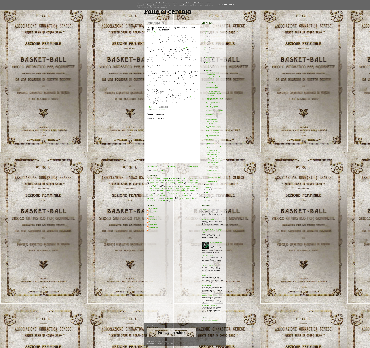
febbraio (208, 195)
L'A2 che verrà (209, 123)
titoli (148, 201)
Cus (155, 184)
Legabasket (157, 188)
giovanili (167, 186)
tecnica (187, 198)
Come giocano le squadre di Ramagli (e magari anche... (213, 92)
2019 (205, 44)
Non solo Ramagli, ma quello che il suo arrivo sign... (213, 153)
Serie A (159, 195)
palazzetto (182, 192)
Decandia (166, 184)
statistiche (150, 198)
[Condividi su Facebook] (165, 107)
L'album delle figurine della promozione (213, 178)
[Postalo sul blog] (162, 107)
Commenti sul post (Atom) (160, 170)
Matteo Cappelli (153, 224)
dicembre (208, 57)
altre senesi (150, 178)
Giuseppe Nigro (153, 222)
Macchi (177, 188)
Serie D (165, 196)
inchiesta (188, 186)
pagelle (175, 192)
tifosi (192, 198)
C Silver (170, 180)
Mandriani (195, 188)
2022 (205, 36)
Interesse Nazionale (211, 117)
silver (180, 195)
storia (159, 198)
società (185, 196)
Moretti (165, 192)
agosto (208, 68)
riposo (195, 194)
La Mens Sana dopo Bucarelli (210, 295)
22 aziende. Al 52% (207, 255)
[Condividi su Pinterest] (167, 107)
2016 (205, 52)
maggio (208, 187)
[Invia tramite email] (160, 107)
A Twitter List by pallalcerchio (210, 320)
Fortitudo (196, 184)
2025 (205, 28)
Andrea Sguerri (153, 214)
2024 (205, 31)
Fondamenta (209, 139)
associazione (174, 178)
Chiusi (191, 180)
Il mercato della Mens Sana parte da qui (214, 146)
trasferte (154, 201)
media (168, 190)
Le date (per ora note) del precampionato (212, 73)
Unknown (151, 230)
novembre (209, 60)
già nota (192, 96)
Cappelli (178, 180)
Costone (180, 182)
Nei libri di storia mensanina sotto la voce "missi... (213, 169)
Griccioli (182, 186)
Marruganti (153, 190)
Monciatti (157, 192)
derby (171, 184)
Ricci (189, 194)
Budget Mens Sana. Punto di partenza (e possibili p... (213, 161)
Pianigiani (158, 194)
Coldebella (152, 182)
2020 (205, 42)
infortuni (196, 186)
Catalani (185, 180)
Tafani (181, 198)
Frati (149, 186)
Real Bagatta (205, 275)
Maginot (183, 188)
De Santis (160, 184)
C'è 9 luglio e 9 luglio (211, 150)
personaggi (150, 194)
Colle (157, 182)
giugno (208, 184)
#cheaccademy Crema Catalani (216, 243)
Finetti (187, 184)
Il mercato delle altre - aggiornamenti (211, 142)
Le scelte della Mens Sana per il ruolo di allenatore (214, 165)
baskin (150, 180)
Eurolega (178, 184)
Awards (191, 178)
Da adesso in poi (206, 285)
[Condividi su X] (164, 107)
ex (182, 184)
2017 (205, 49)
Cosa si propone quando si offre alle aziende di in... (214, 107)
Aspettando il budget (211, 181)
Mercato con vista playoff (212, 85)
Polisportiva (174, 194)
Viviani (172, 200)
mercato (163, 109)
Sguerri (174, 196)
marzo (208, 192)
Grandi (175, 186)
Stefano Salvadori (154, 227)
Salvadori (150, 196)
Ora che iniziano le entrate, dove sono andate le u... (214, 81)
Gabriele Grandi (153, 219)
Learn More (222, 5)
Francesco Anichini (154, 216)
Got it (231, 5)
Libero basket (164, 188)
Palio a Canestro (192, 192)
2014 (205, 201)
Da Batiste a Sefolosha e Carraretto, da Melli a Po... (213, 120)
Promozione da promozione (209, 305)
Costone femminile (193, 182)
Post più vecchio (192, 166)
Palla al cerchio (167, 12)
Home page (172, 166)
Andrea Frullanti (153, 208)
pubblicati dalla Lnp (190, 48)
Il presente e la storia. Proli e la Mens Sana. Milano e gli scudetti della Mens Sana (212, 230)
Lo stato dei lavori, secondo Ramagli (213, 103)
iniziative (151, 188)
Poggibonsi (165, 194)
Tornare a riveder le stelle (209, 265)
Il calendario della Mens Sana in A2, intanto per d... (214, 98)
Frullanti (156, 186)
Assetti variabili (210, 95)
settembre (208, 65)
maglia (188, 188)
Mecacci (161, 190)
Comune (164, 182)
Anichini (158, 178)
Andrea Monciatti (153, 211)
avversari (154, 109)
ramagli (183, 194)
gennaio (208, 197)
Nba (170, 192)
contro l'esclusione (164, 58)
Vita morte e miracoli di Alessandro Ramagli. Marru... (214, 157)
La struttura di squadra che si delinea (213, 127)
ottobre (208, 62)
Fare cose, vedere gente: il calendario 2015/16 (212, 88)
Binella (155, 180)
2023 (205, 34)
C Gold (162, 180)
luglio (207, 70)
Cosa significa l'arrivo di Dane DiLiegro (214, 77)
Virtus (162, 200)
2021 (205, 39)
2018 (205, 47)
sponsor (193, 196)
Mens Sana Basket (179, 190)
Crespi (151, 184)
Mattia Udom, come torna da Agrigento (213, 136)
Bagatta (196, 178)
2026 (205, 26)
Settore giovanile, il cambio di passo (214, 173)
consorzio (172, 182)
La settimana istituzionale (212, 130)
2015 (205, 55)
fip (191, 184)
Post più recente (152, 166)
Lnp (159, 109)
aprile (207, 189)
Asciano (165, 178)
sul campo (168, 197)
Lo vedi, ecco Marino (208, 219)
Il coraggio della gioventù (212, 133)
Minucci (149, 192)
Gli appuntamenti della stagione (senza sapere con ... (214, 111)
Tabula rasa (205, 209)
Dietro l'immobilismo (211, 114)
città (197, 180)
